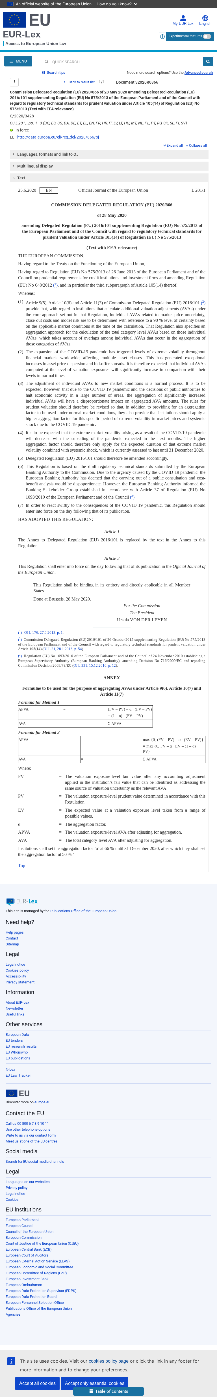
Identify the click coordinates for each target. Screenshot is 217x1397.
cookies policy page (109, 1361)
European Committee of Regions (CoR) (36, 1273)
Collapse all (198, 146)
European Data (17, 1034)
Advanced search (199, 72)
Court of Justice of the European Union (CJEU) (42, 1243)
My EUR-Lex (183, 24)
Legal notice (15, 964)
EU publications (18, 1058)
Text (21, 178)
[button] (108, 1391)
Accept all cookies (37, 1383)
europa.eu (42, 1102)
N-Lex (10, 1069)
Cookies (12, 1199)
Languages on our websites (28, 1182)
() (55, 285)
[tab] (109, 154)
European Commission (24, 1237)
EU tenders (14, 1040)
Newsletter (14, 1008)
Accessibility (16, 976)
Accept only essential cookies (94, 1383)
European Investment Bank (27, 1279)
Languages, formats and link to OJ (48, 154)
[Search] (208, 61)
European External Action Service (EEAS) (38, 1261)
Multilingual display (35, 166)
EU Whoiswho (17, 1052)
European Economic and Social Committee (39, 1267)
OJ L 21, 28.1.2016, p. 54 (63, 649)
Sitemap (12, 944)
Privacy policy (16, 1188)
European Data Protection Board (31, 1297)
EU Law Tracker (18, 1075)
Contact (12, 938)
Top (21, 865)
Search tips (55, 72)
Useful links (15, 1014)
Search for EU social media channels (35, 1161)
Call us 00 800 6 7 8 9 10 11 (27, 1123)
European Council (19, 1226)
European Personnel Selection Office (35, 1302)
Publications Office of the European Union (83, 911)
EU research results (21, 1046)
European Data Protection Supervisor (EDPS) (41, 1291)
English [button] (205, 24)
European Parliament (22, 1220)
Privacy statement (20, 982)
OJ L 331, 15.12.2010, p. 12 (94, 666)
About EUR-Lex (17, 1002)
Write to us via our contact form (31, 1135)
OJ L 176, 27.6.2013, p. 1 (43, 633)
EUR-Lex (22, 34)
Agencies (13, 1314)
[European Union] (17, 1093)
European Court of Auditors (27, 1255)
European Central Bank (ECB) (29, 1249)
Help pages (15, 932)
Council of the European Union (29, 1231)
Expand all (175, 146)
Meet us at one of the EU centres (32, 1141)
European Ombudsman (24, 1285)
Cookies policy (17, 970)
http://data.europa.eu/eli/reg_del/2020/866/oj (58, 137)
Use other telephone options (28, 1129)
